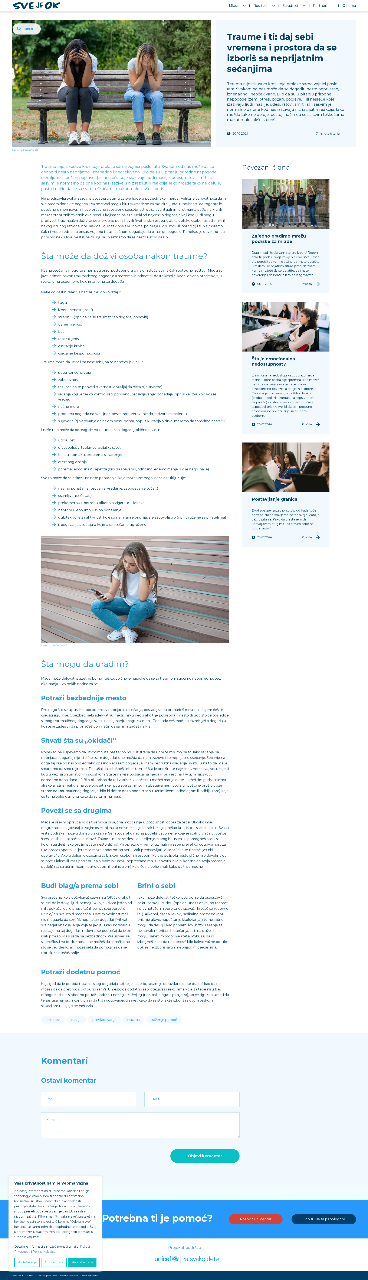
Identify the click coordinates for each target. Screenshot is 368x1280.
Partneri (320, 6)
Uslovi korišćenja (90, 1275)
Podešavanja (27, 1262)
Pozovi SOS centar (256, 1219)
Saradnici (290, 6)
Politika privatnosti (47, 1275)
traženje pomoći (164, 1020)
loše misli (52, 1020)
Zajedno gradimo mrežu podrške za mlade (279, 239)
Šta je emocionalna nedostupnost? (273, 361)
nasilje (76, 1020)
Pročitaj (307, 283)
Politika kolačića (69, 1275)
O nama (349, 6)
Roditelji (260, 6)
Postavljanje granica (275, 499)
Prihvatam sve (82, 1262)
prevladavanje (104, 1020)
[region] (55, 1223)
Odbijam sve (54, 1262)
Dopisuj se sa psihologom (324, 1219)
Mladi (233, 6)
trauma (133, 1020)
